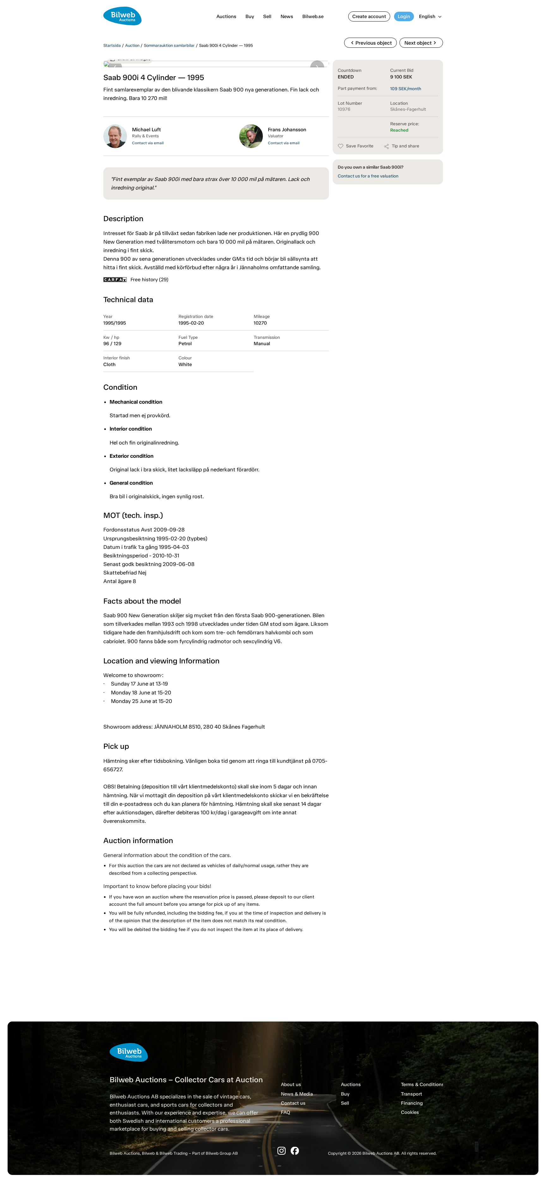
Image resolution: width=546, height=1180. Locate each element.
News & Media (297, 1094)
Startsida (112, 45)
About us (291, 1084)
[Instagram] (281, 1151)
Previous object (370, 43)
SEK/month (405, 88)
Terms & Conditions (422, 1084)
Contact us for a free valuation (368, 176)
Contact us (293, 1103)
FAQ (285, 1112)
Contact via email (148, 143)
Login (404, 16)
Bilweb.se (313, 16)
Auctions (226, 16)
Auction (132, 45)
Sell (267, 16)
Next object (421, 43)
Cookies (410, 1112)
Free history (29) (149, 279)
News (287, 16)
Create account (369, 16)
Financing (412, 1103)
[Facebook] (295, 1151)
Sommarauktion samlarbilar (169, 45)
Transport (411, 1094)
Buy (250, 16)
